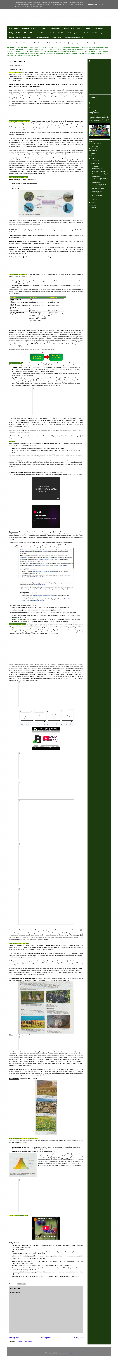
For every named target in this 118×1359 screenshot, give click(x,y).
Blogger (71, 1353)
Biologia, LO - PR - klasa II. (72, 28)
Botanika (93, 146)
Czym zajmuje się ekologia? (100, 174)
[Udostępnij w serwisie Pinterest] (25, 1284)
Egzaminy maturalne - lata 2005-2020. (20, 37)
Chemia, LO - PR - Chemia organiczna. (95, 33)
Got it (101, 4)
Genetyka (44, 28)
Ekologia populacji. (97, 195)
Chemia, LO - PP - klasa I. (38, 33)
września (95, 160)
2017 (92, 205)
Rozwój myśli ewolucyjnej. (99, 171)
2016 (92, 208)
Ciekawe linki (57, 37)
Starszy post (78, 1337)
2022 (92, 153)
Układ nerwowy (98, 28)
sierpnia (95, 163)
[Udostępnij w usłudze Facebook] (23, 1284)
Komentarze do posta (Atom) (24, 1341)
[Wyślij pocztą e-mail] (18, 1284)
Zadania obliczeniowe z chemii (74, 37)
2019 (92, 158)
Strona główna (13, 28)
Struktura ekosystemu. (98, 188)
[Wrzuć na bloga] (20, 1284)
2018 (92, 202)
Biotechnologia (55, 28)
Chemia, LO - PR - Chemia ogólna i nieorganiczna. (65, 33)
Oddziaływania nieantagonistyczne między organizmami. (100, 178)
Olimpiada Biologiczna (42, 37)
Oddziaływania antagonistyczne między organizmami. (99, 184)
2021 (92, 155)
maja (94, 199)
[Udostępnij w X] (21, 1284)
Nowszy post (14, 1337)
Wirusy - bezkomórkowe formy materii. (97, 112)
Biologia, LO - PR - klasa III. (17, 33)
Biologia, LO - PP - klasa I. (29, 28)
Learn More (92, 4)
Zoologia (87, 28)
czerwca (95, 166)
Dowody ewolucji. (97, 168)
